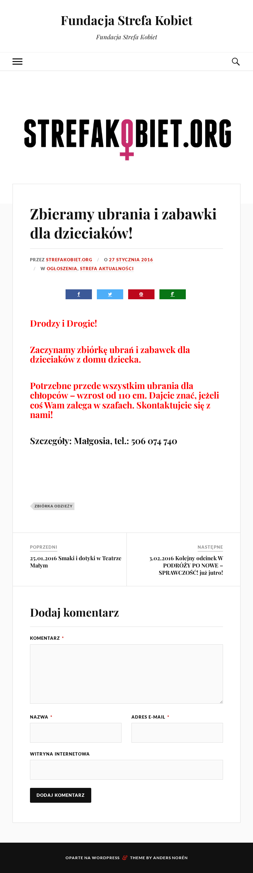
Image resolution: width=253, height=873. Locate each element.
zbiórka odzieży (53, 506)
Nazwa (41, 717)
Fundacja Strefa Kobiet (126, 20)
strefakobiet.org (69, 259)
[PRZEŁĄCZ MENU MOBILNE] (17, 61)
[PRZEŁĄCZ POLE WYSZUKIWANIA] (235, 61)
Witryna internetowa (60, 754)
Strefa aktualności (107, 268)
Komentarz (47, 638)
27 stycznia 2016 (131, 259)
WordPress (106, 857)
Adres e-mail (150, 717)
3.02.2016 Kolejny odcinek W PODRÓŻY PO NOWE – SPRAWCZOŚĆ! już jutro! (186, 565)
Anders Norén (170, 857)
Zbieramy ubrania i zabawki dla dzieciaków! (123, 223)
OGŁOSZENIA (62, 268)
